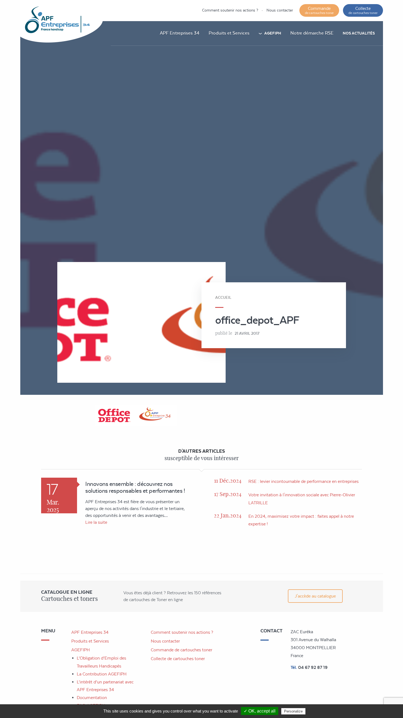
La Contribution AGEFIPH (102, 674)
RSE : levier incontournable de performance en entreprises (303, 481)
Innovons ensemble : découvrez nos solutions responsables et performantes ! (135, 487)
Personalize (293, 711)
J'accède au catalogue (315, 596)
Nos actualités (359, 33)
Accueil (223, 297)
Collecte (362, 10)
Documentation (92, 697)
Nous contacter (279, 10)
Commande (319, 10)
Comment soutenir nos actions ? (230, 10)
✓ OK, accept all (260, 711)
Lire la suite (96, 522)
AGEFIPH (272, 33)
